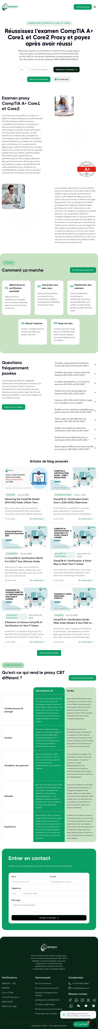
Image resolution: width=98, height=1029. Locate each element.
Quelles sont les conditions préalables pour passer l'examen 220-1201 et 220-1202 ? (74, 410)
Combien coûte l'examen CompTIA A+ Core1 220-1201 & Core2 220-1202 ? (72, 364)
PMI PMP (6, 988)
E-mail (53, 877)
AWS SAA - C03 (9, 983)
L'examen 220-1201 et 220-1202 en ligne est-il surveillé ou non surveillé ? (73, 401)
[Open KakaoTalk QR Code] (86, 1006)
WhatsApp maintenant (84, 270)
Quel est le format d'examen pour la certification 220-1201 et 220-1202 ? (71, 438)
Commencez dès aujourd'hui (82, 678)
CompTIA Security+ (10, 997)
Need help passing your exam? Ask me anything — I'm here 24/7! (78, 1015)
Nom (13, 877)
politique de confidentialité (47, 1000)
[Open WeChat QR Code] (78, 1006)
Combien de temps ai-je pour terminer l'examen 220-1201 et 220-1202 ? (72, 373)
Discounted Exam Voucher (47, 988)
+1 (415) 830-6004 (80, 983)
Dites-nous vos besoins (39, 79)
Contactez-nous (82, 7)
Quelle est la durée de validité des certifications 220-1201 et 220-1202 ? (72, 429)
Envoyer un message (48, 918)
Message (15, 900)
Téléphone (16, 888)
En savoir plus (63, 79)
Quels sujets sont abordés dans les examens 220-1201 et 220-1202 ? (70, 420)
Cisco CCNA (7, 992)
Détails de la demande (65, 70)
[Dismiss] (93, 1014)
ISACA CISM (7, 1002)
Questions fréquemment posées (46, 993)
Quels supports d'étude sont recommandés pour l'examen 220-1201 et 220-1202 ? (74, 447)
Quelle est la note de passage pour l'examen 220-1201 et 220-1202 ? (71, 392)
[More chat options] (93, 1024)
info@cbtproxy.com (81, 988)
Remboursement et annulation (49, 1009)
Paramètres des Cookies (46, 1013)
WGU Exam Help (9, 1006)
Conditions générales (45, 1004)
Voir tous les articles (49, 653)
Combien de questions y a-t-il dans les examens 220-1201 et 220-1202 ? (72, 383)
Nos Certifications (43, 983)
